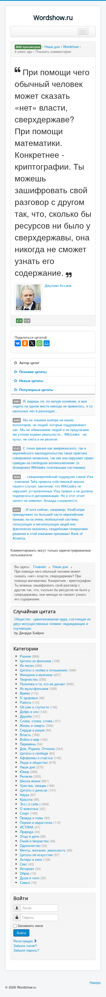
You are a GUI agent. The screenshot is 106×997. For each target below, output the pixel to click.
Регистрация (23, 941)
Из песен (31, 665)
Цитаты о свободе (37, 753)
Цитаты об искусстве (39, 854)
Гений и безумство (37, 840)
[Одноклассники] (25, 343)
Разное (29, 656)
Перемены (31, 743)
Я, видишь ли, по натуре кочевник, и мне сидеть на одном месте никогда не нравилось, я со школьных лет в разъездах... (53, 406)
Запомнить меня (30, 925)
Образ (28, 873)
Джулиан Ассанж (58, 285)
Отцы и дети (33, 836)
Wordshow (70, 46)
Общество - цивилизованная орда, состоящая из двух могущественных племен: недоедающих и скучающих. (52, 624)
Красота (29, 799)
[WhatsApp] (39, 343)
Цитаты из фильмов (40, 660)
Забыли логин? (25, 945)
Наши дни (53, 46)
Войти (21, 932)
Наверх (95, 982)
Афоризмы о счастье (40, 757)
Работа (29, 702)
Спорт (29, 813)
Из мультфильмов (38, 688)
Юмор (29, 771)
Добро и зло (33, 711)
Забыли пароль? (26, 950)
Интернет (30, 868)
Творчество (33, 679)
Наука (28, 794)
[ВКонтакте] (18, 343)
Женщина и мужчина (40, 674)
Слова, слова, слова (40, 720)
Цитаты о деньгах (38, 790)
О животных (32, 808)
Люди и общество (38, 762)
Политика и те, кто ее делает (47, 683)
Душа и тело (33, 877)
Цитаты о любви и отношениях (48, 670)
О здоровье (32, 697)
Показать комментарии (53, 51)
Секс (27, 864)
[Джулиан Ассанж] (28, 297)
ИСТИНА (30, 827)
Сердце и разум (35, 730)
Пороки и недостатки (40, 822)
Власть (30, 734)
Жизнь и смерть (36, 725)
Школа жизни (34, 780)
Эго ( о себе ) (34, 803)
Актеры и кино (35, 859)
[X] (32, 343)
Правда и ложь (35, 817)
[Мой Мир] (46, 343)
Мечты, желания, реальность (46, 850)
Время (29, 693)
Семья (28, 882)
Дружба (30, 716)
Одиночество (33, 845)
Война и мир (34, 739)
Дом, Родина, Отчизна (41, 748)
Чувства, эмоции (37, 785)
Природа (30, 831)
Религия (30, 776)
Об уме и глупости (38, 707)
